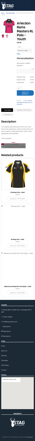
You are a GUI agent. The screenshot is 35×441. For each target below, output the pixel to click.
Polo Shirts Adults (10, 13)
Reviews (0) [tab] (8, 114)
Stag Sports (6, 326)
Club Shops (5, 365)
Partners (4, 356)
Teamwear (4, 360)
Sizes (19, 47)
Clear (18, 54)
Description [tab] (8, 110)
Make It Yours (27, 102)
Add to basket (25, 93)
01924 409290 (7, 317)
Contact (3, 370)
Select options (17, 199)
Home (2, 13)
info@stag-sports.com (10, 322)
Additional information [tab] (24, 110)
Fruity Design (29, 437)
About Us (4, 351)
